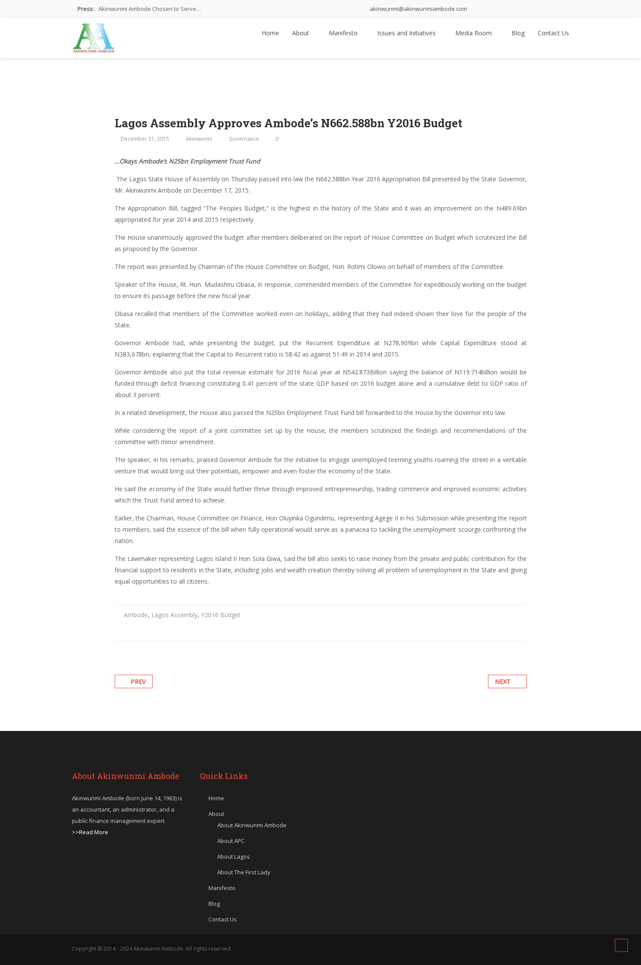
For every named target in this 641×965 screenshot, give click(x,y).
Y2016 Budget (221, 615)
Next (503, 681)
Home (270, 33)
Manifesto (344, 33)
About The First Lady (243, 872)
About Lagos (233, 856)
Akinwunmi (199, 139)
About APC (231, 841)
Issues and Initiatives (407, 33)
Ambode (136, 615)
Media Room (474, 33)
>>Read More (90, 832)
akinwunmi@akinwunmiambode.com (417, 9)
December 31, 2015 (145, 139)
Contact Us (553, 33)
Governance (244, 139)
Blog (518, 33)
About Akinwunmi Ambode (251, 825)
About (301, 33)
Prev (138, 681)
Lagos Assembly (174, 615)
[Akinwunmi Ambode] (94, 35)
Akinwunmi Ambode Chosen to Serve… (150, 9)
